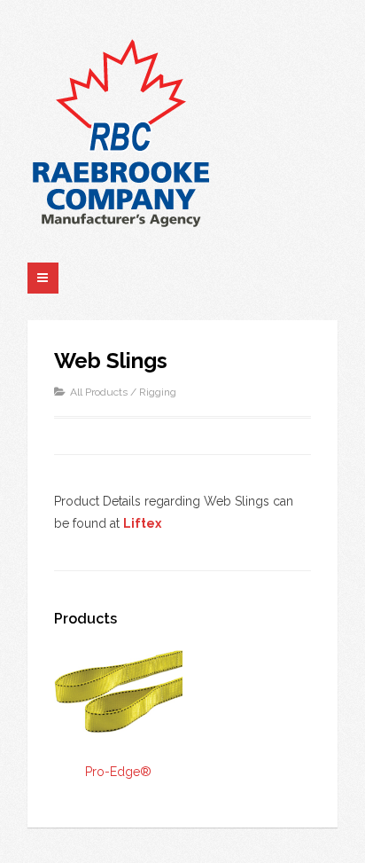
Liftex (142, 523)
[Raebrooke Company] (120, 132)
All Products (99, 392)
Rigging (157, 392)
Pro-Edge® (118, 772)
